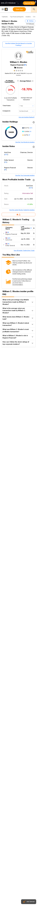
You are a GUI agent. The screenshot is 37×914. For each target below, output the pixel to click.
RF (25, 65)
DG (30, 131)
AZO (30, 128)
